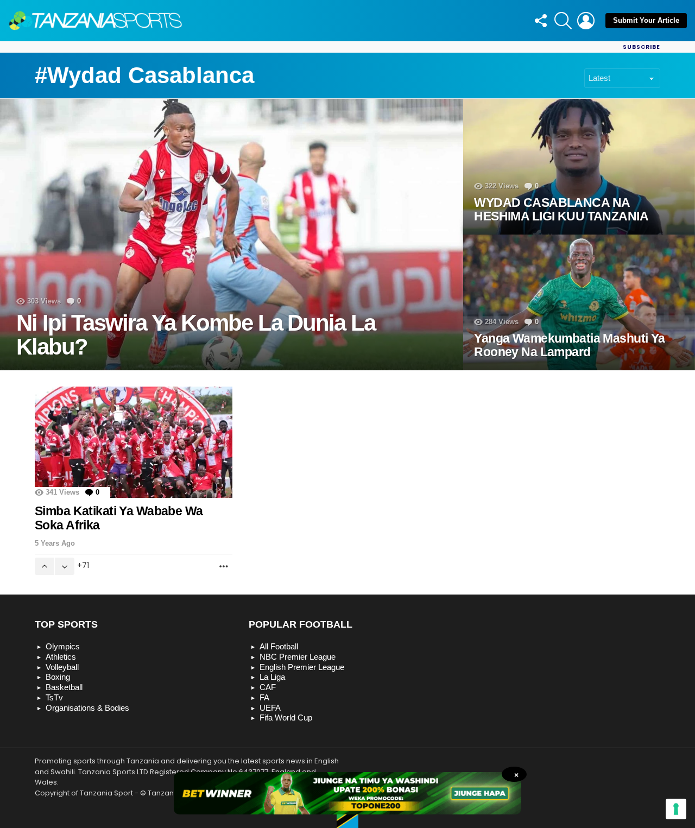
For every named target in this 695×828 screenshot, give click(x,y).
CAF (268, 687)
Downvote (64, 566)
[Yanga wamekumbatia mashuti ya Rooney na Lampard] (579, 302)
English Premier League (302, 667)
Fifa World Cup (286, 717)
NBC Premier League (298, 656)
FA (264, 697)
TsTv (54, 697)
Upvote (44, 566)
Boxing (58, 676)
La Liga (272, 676)
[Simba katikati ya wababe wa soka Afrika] (133, 442)
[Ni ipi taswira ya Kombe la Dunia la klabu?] (231, 234)
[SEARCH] (563, 20)
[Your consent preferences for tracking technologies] (676, 809)
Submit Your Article (646, 20)
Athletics (61, 656)
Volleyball (62, 667)
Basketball (64, 687)
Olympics (63, 646)
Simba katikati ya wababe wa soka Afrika (119, 518)
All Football (279, 646)
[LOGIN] (586, 20)
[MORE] (223, 566)
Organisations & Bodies (87, 707)
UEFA (270, 707)
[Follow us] (540, 20)
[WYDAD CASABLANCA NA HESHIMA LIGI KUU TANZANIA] (579, 167)
